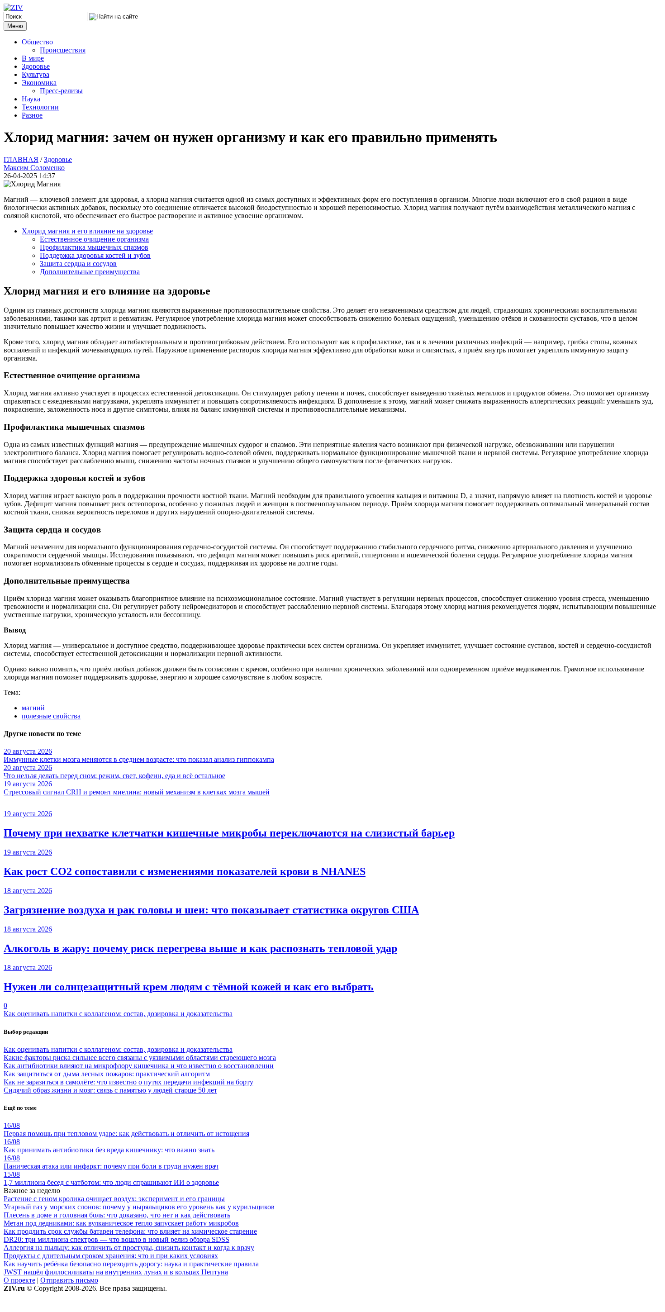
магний (33, 708)
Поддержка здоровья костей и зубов (95, 255)
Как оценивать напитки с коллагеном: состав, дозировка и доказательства (118, 1013)
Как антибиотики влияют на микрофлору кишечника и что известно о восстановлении (139, 1066)
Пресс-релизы (61, 91)
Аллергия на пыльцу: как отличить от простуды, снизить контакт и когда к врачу (129, 1247)
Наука (31, 99)
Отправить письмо (69, 1280)
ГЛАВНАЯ (21, 159)
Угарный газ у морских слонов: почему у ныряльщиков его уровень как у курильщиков (139, 1207)
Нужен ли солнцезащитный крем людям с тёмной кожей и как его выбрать (189, 987)
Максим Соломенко (34, 167)
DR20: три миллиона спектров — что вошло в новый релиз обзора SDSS (116, 1239)
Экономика (39, 82)
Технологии (40, 107)
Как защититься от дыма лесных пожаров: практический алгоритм (107, 1074)
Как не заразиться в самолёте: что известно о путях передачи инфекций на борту (128, 1082)
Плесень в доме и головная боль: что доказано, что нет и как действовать (117, 1215)
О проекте (19, 1280)
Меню (15, 26)
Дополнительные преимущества (90, 272)
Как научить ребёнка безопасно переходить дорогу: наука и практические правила (131, 1264)
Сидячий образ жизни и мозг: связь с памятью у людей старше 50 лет (110, 1090)
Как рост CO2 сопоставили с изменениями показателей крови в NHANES (185, 871)
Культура (35, 74)
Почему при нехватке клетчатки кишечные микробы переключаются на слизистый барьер (229, 833)
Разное (32, 115)
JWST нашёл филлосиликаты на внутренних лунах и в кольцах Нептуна (116, 1272)
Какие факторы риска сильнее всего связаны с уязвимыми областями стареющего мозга (140, 1057)
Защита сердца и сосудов (78, 263)
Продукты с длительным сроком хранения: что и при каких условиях (111, 1256)
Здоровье (36, 66)
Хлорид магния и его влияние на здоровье (87, 231)
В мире (33, 58)
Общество (37, 42)
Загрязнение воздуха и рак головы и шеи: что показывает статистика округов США (211, 910)
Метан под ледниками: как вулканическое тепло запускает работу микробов (121, 1223)
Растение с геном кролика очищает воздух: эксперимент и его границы (114, 1199)
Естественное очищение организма (94, 239)
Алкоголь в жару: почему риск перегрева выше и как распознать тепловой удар (200, 948)
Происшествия (63, 50)
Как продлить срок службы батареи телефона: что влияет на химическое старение (130, 1231)
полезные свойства (51, 716)
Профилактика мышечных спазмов (94, 247)
